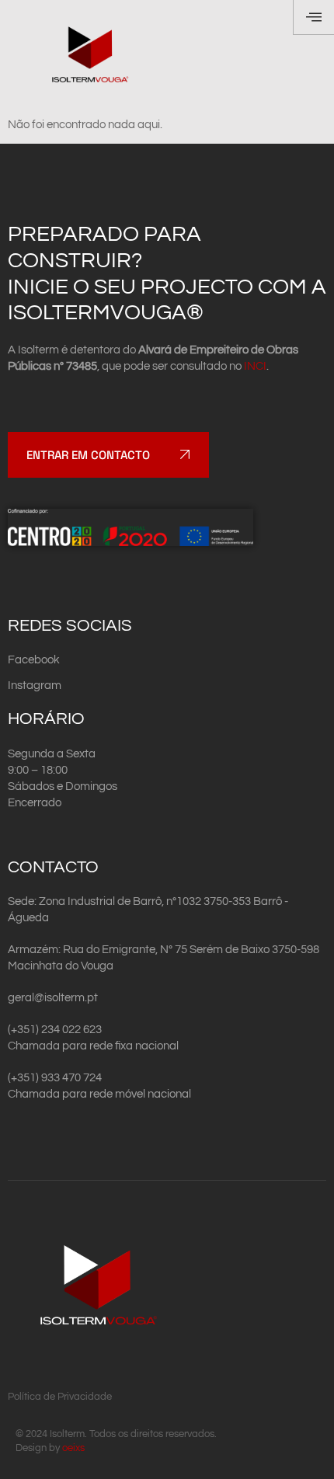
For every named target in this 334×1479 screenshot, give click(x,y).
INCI (255, 366)
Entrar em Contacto (88, 454)
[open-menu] (313, 17)
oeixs (73, 1447)
